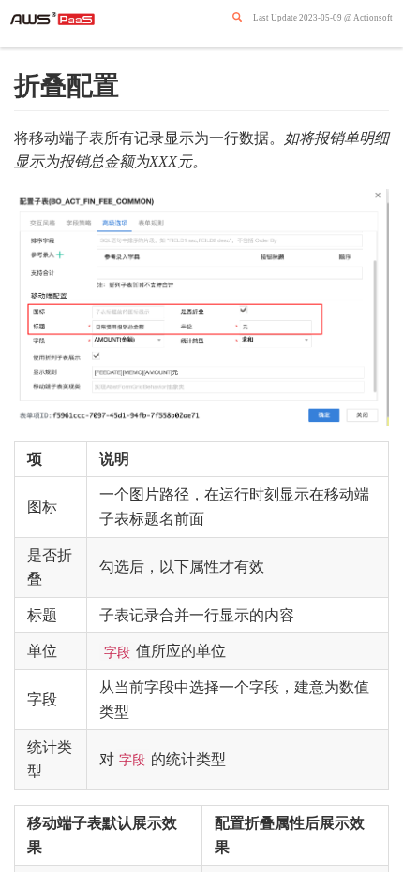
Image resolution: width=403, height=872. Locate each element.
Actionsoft (373, 17)
